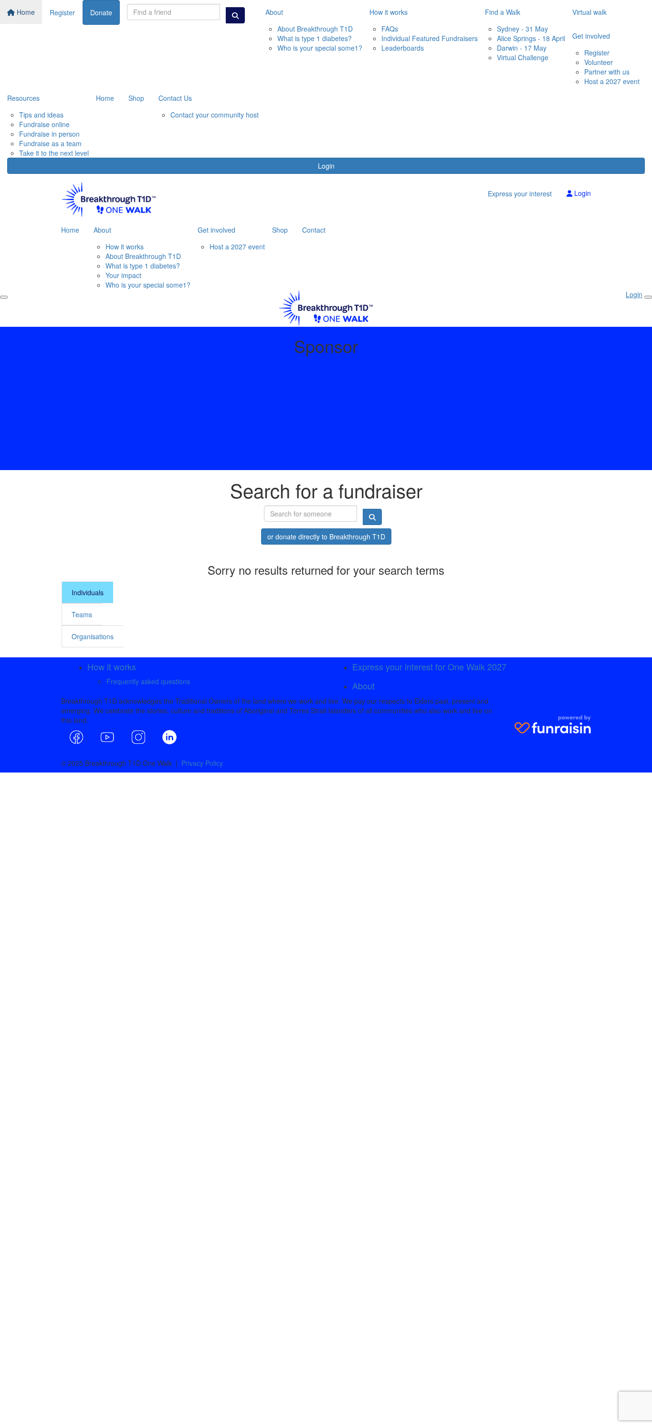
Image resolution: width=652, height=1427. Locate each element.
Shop (136, 98)
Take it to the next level (54, 153)
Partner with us (607, 71)
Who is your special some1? (319, 48)
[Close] (648, 297)
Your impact (123, 275)
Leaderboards (402, 48)
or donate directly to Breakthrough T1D (326, 536)
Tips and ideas (41, 114)
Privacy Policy (202, 763)
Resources (23, 98)
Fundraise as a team (50, 143)
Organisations (93, 636)
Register (62, 12)
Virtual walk (589, 12)
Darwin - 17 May (522, 48)
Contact (314, 230)
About (274, 12)
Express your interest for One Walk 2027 (429, 666)
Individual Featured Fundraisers (429, 38)
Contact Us (175, 98)
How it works (388, 12)
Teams (82, 614)
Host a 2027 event (612, 81)
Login (326, 166)
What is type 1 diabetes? (314, 38)
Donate (101, 12)
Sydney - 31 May (522, 28)
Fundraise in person (49, 134)
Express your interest (520, 193)
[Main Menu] (4, 297)
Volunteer (598, 62)
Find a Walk (502, 12)
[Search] (235, 15)
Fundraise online (44, 124)
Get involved (591, 36)
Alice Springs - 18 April (531, 38)
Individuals (88, 592)
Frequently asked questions (148, 681)
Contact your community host (214, 114)
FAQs (389, 28)
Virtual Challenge (522, 57)
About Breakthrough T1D (315, 28)
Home (25, 12)
